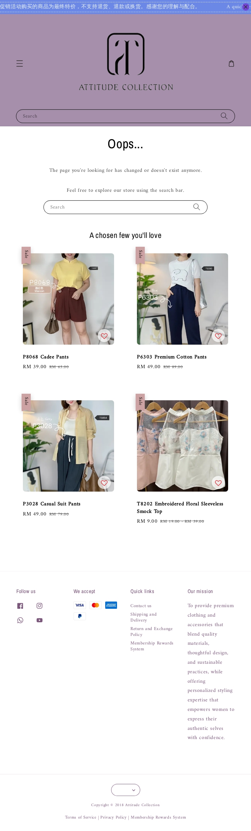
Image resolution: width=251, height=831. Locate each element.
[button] (19, 63)
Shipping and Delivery (143, 617)
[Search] (224, 116)
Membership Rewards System (152, 646)
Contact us (141, 606)
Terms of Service (80, 817)
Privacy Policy (113, 817)
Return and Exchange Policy (151, 632)
